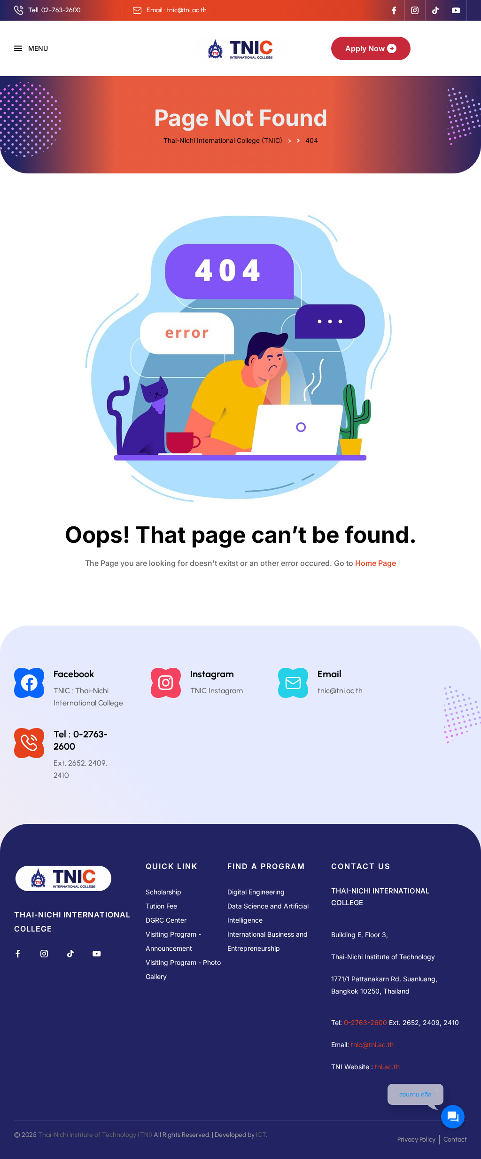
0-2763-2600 (365, 1022)
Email (329, 674)
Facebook (74, 674)
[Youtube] (456, 10)
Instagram (212, 674)
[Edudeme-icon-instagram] (414, 10)
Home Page (375, 563)
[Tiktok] (435, 10)
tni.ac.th (387, 1067)
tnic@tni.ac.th (372, 1045)
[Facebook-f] (394, 10)
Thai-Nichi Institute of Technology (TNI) (95, 1135)
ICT (261, 1135)
